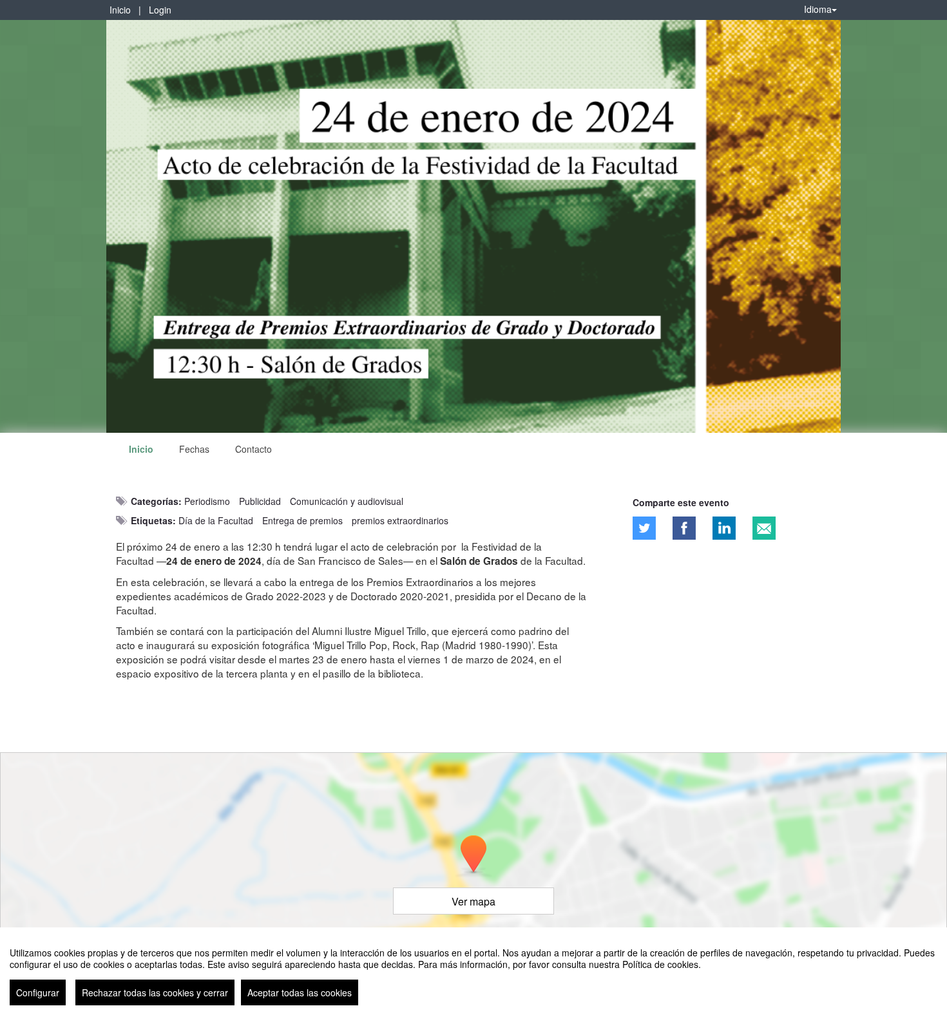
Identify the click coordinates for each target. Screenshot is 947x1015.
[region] (473, 971)
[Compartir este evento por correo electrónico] (764, 528)
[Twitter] (644, 528)
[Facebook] (684, 528)
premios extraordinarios (400, 520)
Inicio (120, 9)
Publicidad (260, 501)
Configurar (37, 992)
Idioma (818, 9)
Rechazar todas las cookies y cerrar (155, 992)
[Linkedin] (724, 528)
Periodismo (207, 501)
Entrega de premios (302, 520)
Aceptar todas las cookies (299, 992)
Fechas (194, 448)
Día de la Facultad (215, 520)
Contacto (253, 448)
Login (160, 9)
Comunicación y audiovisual (346, 501)
